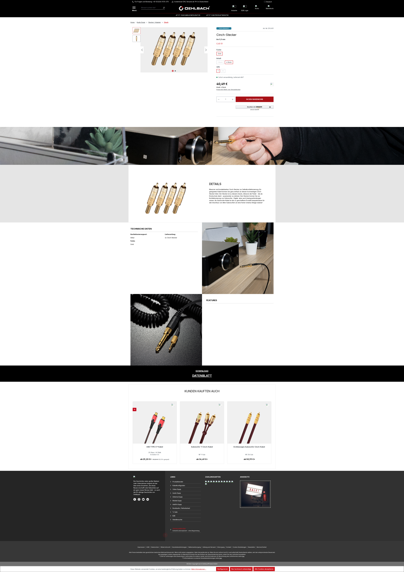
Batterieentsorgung (195, 547)
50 (223, 71)
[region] (202, 426)
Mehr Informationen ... (198, 569)
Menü (134, 10)
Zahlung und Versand (209, 547)
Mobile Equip (177, 501)
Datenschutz (155, 547)
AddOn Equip (177, 504)
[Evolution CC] (155, 429)
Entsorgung (221, 547)
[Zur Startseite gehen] (194, 8)
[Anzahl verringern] (218, 99)
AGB (147, 547)
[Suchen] (164, 8)
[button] (255, 107)
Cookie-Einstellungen (239, 547)
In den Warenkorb (254, 99)
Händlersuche (177, 519)
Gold (219, 53)
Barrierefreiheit (261, 547)
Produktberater (178, 482)
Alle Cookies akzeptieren (264, 569)
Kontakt (228, 547)
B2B (174, 516)
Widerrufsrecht (165, 547)
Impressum (141, 547)
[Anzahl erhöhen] (233, 99)
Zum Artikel (155, 461)
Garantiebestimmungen (179, 547)
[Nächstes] (206, 49)
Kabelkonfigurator (179, 485)
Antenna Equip (178, 497)
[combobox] (152, 8)
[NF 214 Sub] (249, 429)
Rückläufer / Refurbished (181, 508)
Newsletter (251, 547)
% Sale (175, 512)
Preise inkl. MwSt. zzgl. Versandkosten (228, 89)
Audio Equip (177, 493)
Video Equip (177, 489)
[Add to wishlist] (272, 84)
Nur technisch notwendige (241, 569)
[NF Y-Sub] (202, 429)
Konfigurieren (222, 569)
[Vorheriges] (142, 49)
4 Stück (229, 62)
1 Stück (221, 62)
